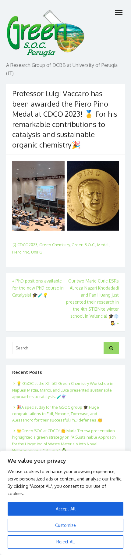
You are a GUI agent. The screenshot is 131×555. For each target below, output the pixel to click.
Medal (103, 244)
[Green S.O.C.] (46, 31)
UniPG (36, 252)
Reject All (65, 541)
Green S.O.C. (83, 244)
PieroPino (20, 252)
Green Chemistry (54, 244)
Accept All (66, 508)
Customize (65, 525)
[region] (65, 503)
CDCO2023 (27, 244)
